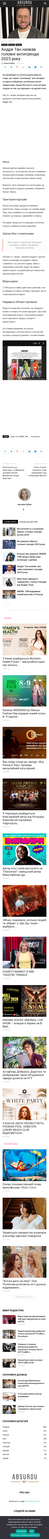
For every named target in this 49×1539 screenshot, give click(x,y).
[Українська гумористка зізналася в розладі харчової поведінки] (24, 1213)
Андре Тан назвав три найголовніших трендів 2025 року (29, 569)
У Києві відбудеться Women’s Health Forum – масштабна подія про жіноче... (24, 662)
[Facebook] (24, 509)
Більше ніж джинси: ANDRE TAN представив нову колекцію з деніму (31, 556)
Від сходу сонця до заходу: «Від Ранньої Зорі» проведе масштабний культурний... (23, 765)
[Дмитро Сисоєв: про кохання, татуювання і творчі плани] (9, 1409)
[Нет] (45, 1527)
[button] (45, 3)
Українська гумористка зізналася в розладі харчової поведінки (24, 1234)
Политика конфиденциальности (25, 1535)
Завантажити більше (24, 1297)
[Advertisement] (24, 131)
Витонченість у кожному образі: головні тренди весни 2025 (30, 531)
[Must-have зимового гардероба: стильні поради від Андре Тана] (9, 581)
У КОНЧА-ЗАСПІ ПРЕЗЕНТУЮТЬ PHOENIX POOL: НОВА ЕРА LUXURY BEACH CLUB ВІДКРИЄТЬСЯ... (23, 1128)
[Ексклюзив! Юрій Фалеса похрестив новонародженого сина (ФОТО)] (9, 1383)
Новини (11, 45)
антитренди (35, 436)
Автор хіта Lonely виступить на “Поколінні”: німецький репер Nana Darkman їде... (22, 871)
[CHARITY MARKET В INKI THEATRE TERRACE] (24, 952)
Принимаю (21, 1531)
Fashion (11, 41)
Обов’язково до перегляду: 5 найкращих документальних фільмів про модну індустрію (13, 472)
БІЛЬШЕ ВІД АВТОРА (29, 522)
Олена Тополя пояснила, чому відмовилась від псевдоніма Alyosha (37, 471)
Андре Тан (7, 102)
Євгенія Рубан (9, 63)
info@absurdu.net (32, 1501)
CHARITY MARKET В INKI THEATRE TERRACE (18, 973)
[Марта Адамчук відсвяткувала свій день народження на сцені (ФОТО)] (9, 1319)
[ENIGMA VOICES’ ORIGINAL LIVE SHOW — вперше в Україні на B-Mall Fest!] (24, 1001)
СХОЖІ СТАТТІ (10, 522)
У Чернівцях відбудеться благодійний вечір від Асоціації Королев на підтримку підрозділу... (23, 818)
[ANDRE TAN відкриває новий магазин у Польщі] (9, 594)
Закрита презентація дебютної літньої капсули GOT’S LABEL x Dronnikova (31, 1333)
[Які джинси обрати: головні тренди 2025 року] (9, 544)
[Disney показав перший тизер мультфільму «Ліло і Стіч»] (24, 1165)
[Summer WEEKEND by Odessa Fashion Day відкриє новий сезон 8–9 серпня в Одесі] (24, 691)
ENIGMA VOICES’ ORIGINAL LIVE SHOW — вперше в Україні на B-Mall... (23, 1023)
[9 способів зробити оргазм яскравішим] (9, 1397)
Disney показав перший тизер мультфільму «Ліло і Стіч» (22, 1186)
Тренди (18, 45)
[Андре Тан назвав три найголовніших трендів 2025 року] (9, 569)
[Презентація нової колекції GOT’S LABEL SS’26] (9, 1363)
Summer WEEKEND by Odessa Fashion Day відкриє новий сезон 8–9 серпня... (24, 713)
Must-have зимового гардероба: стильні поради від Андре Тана (31, 582)
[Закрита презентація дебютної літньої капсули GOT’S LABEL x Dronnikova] (9, 1334)
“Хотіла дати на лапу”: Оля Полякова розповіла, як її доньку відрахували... (24, 1284)
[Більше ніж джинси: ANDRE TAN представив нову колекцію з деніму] (9, 556)
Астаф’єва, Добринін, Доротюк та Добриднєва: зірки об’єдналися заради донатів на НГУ (24, 1075)
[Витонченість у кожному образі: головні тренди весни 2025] (9, 531)
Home (3, 41)
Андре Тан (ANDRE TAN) (19, 436)
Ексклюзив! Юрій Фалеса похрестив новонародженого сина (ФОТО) (31, 1383)
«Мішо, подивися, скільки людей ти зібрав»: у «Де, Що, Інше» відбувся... (24, 923)
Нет (31, 1531)
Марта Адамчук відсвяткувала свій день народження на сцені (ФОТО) (32, 1319)
